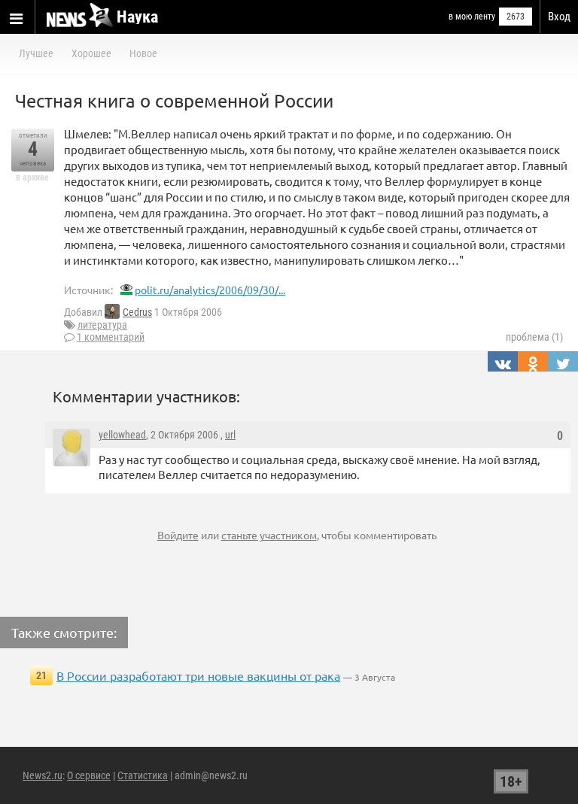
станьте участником (269, 535)
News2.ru (42, 775)
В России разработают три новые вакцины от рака (198, 675)
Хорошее (91, 53)
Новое (143, 53)
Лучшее (36, 53)
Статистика (142, 775)
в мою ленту (472, 16)
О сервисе (89, 775)
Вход (559, 16)
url (230, 435)
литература (102, 325)
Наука (137, 17)
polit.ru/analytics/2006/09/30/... (210, 289)
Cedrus (137, 312)
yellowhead (122, 435)
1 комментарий (110, 337)
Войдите (178, 535)
